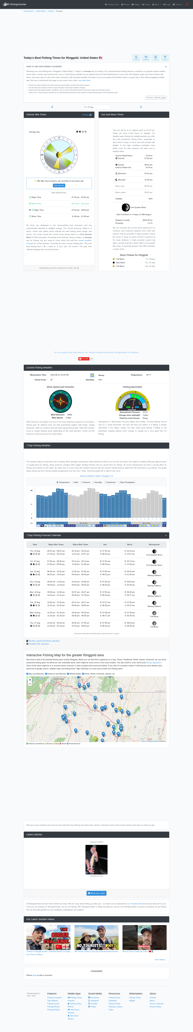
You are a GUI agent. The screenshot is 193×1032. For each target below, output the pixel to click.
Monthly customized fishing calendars (44, 641)
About (152, 1001)
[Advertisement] (96, 32)
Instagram (94, 1001)
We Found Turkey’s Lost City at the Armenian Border (96, 951)
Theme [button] (178, 4)
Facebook (94, 997)
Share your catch (97, 893)
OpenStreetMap (153, 741)
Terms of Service (157, 1004)
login (34, 975)
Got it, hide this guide (157, 98)
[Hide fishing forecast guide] (166, 66)
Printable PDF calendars (39, 644)
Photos (126, 4)
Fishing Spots (28, 11)
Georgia (51, 11)
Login (168, 4)
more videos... (161, 960)
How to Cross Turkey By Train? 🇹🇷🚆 (137, 951)
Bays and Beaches (36, 674)
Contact (153, 997)
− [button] (30, 683)
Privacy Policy (155, 1007)
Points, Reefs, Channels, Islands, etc (99, 674)
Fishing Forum (53, 1004)
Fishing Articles (53, 1010)
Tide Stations (52, 1001)
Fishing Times (113, 4)
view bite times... (85, 80)
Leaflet (143, 741)
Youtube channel (138, 904)
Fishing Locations (54, 997)
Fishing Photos (53, 1007)
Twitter (93, 1007)
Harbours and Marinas (56, 674)
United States (40, 11)
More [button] (157, 4)
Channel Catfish (96, 842)
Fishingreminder (17, 4)
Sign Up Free (59, 185)
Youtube (93, 1004)
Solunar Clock (114, 1004)
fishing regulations (153, 662)
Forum (147, 4)
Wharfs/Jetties (75, 674)
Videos (137, 4)
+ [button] (30, 679)
